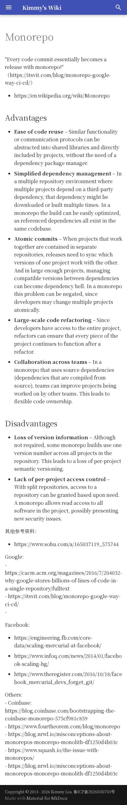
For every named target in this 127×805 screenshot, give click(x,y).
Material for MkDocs (47, 798)
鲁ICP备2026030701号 (94, 792)
